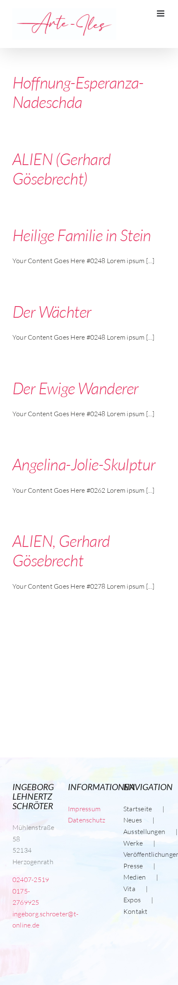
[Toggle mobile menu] (161, 13)
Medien (134, 877)
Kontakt (135, 911)
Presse (133, 866)
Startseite (137, 809)
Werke (133, 843)
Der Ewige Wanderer (75, 388)
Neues (132, 820)
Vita (129, 888)
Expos (132, 900)
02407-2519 (30, 879)
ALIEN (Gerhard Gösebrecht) (61, 168)
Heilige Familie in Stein (81, 235)
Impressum (84, 809)
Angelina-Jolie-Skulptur (83, 464)
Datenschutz (87, 820)
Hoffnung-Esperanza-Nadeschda (78, 92)
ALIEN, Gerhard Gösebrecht (61, 550)
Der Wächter (51, 311)
